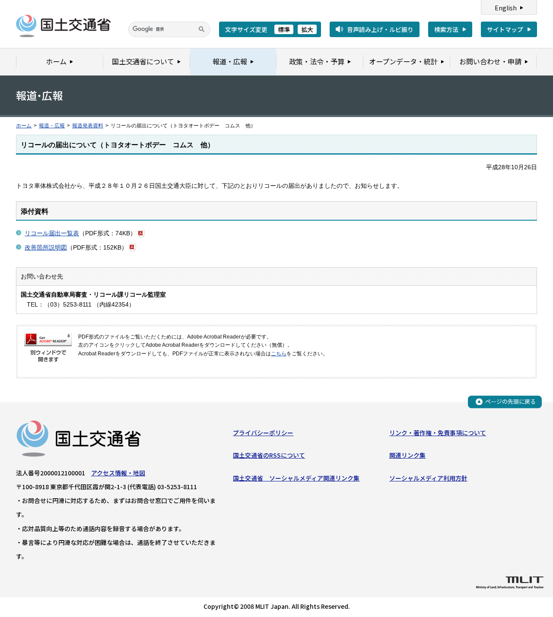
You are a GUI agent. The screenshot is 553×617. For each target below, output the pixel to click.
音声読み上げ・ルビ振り (380, 29)
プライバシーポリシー (263, 432)
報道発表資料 (87, 126)
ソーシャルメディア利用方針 (428, 478)
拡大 (307, 29)
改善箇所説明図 (46, 247)
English (506, 7)
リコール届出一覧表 (52, 233)
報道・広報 (52, 126)
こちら (278, 354)
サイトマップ (505, 29)
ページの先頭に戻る (510, 401)
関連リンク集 (407, 455)
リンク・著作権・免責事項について (437, 432)
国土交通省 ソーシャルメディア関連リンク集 (296, 478)
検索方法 (446, 29)
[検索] (202, 29)
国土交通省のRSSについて (269, 455)
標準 (284, 29)
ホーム (24, 126)
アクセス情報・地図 (118, 472)
